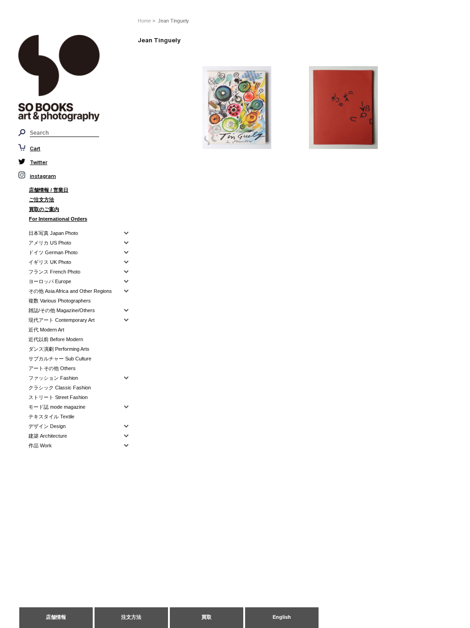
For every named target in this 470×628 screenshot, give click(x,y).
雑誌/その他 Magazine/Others (61, 310)
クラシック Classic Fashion (59, 387)
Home (144, 20)
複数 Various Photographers (59, 300)
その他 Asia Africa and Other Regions (70, 291)
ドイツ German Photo (53, 252)
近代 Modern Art (46, 329)
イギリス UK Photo (49, 262)
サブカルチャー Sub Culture (59, 358)
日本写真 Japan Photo (53, 233)
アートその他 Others (52, 368)
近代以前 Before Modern (55, 339)
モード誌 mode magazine (56, 407)
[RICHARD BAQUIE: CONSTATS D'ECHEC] (361, 107)
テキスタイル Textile (51, 416)
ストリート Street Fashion (58, 397)
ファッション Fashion (53, 378)
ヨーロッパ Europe (49, 281)
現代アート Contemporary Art (61, 320)
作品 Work (40, 445)
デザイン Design (47, 426)
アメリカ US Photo (49, 242)
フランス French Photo (54, 271)
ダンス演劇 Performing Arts (59, 349)
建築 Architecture (47, 436)
